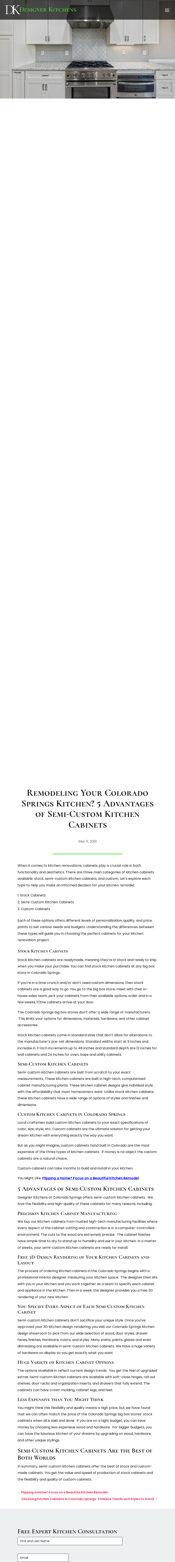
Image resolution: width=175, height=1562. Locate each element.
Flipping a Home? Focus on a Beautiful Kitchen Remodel (90, 1178)
